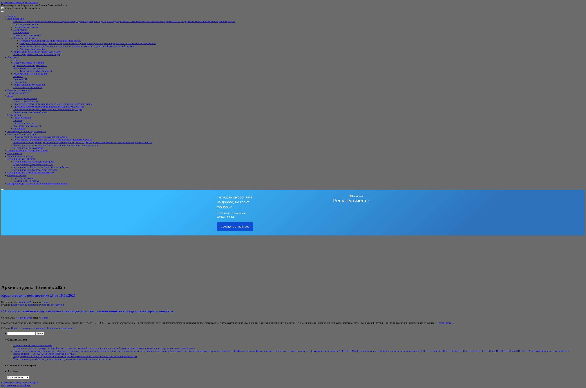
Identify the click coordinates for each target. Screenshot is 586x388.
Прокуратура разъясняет (20, 90)
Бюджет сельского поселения (28, 62)
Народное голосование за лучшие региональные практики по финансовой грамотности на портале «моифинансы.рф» (75, 356)
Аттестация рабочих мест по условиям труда (36, 54)
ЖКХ (10, 95)
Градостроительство (17, 93)
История (17, 120)
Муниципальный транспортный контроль (35, 170)
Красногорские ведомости (27, 126)
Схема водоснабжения (25, 98)
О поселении (14, 115)
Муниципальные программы (28, 68)
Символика (19, 128)
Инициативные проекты (20, 156)
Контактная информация (32, 49)
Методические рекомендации (28, 148)
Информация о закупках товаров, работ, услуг (37, 51)
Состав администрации (25, 24)
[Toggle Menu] (2, 11)
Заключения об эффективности (36, 71)
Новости (11, 16)
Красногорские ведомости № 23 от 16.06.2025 (38, 295)
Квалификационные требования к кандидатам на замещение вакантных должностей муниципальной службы (77, 46)
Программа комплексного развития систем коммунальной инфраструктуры (52, 104)
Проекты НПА (21, 79)
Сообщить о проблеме (235, 226)
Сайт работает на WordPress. (16, 385)
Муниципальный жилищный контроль (33, 161)
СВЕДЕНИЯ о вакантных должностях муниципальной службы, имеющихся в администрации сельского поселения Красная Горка (88, 43)
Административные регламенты (30, 65)
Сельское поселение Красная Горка (19, 2)
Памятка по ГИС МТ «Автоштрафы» (32, 345)
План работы (20, 29)
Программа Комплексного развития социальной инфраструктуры (47, 109)
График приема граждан (26, 27)
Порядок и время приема (26, 181)
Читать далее (446, 323)
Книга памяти (14, 153)
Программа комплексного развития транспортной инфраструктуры (48, 106)
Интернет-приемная (23, 178)
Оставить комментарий (52, 304)
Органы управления (23, 123)
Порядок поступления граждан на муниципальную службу (50, 40)
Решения (18, 76)
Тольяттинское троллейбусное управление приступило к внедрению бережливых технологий (62, 359)
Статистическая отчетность (27, 87)
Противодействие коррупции (22, 134)
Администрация (15, 18)
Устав (16, 60)
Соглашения (19, 82)
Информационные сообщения (29, 84)
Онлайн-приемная (16, 175)
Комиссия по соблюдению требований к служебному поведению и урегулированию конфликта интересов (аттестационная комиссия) (83, 142)
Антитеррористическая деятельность (26, 131)
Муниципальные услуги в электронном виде (30, 172)
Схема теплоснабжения (25, 101)
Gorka (45, 302)
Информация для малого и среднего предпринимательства (38, 183)
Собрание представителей (27, 35)
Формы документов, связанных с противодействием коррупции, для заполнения (55, 145)
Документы (13, 57)
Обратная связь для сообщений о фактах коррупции (40, 137)
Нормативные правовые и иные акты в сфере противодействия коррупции (52, 139)
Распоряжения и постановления (30, 73)
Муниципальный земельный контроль (33, 164)
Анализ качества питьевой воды (30, 112)
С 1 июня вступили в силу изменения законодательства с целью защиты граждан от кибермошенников (87, 311)
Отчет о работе (21, 32)
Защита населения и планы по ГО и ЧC (27, 150)
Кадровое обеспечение (25, 38)
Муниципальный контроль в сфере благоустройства (40, 167)
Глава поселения (22, 117)
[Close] (2, 189)
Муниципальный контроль (21, 159)
